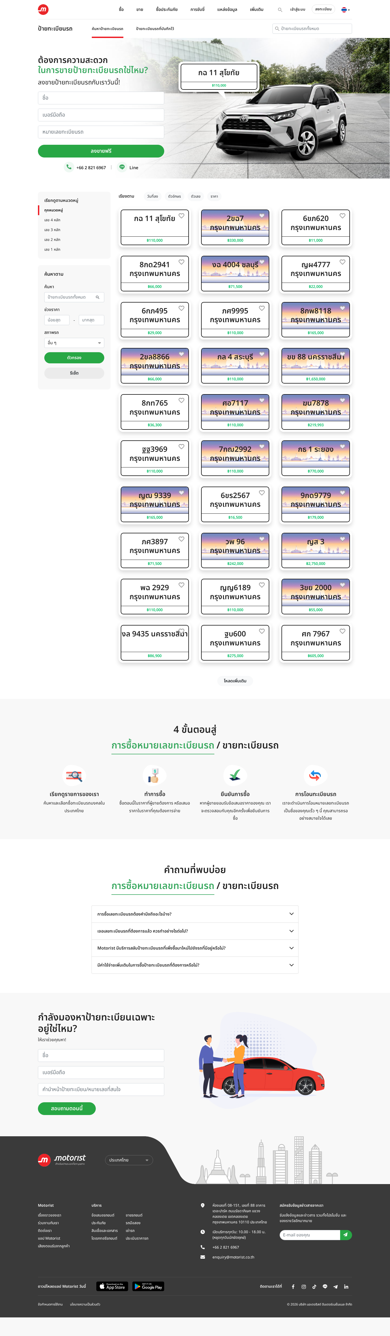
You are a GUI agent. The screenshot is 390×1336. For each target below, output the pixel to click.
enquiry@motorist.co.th (233, 1257)
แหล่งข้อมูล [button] (227, 9)
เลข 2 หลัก (52, 239)
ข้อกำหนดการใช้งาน (50, 1304)
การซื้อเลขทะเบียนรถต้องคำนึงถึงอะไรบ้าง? (134, 914)
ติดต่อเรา (45, 1230)
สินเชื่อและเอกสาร (105, 1230)
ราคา (214, 196)
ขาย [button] (139, 9)
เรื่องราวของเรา (49, 1215)
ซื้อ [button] (121, 9)
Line (133, 168)
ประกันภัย (99, 1223)
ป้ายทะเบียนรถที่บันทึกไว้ (155, 29)
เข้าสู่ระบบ (297, 9)
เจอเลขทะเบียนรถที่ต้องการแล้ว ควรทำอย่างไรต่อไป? (142, 931)
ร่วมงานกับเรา (48, 1223)
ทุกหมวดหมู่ (53, 210)
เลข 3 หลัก (52, 230)
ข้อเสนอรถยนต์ (103, 1215)
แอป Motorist (49, 1238)
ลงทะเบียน (323, 9)
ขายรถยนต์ (134, 1215)
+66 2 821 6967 (90, 168)
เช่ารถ (130, 1230)
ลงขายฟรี (101, 151)
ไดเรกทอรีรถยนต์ (104, 1238)
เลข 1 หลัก (52, 249)
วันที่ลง (152, 196)
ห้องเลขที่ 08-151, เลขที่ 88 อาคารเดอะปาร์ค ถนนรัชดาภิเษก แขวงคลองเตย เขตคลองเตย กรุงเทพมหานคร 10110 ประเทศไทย (240, 1214)
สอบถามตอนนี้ (67, 1109)
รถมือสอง (133, 1223)
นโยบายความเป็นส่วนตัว (85, 1304)
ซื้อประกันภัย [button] (167, 9)
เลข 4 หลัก (52, 220)
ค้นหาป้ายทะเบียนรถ (107, 29)
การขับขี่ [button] (197, 9)
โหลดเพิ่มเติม (235, 681)
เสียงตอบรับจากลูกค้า (54, 1246)
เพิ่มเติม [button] (256, 9)
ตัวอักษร (174, 196)
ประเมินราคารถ (137, 1238)
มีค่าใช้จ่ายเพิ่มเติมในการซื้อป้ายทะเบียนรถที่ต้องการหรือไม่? (148, 965)
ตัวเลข (196, 196)
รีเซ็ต (74, 373)
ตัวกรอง (74, 358)
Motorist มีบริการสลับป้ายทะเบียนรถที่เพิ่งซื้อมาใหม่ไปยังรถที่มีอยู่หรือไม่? (161, 948)
